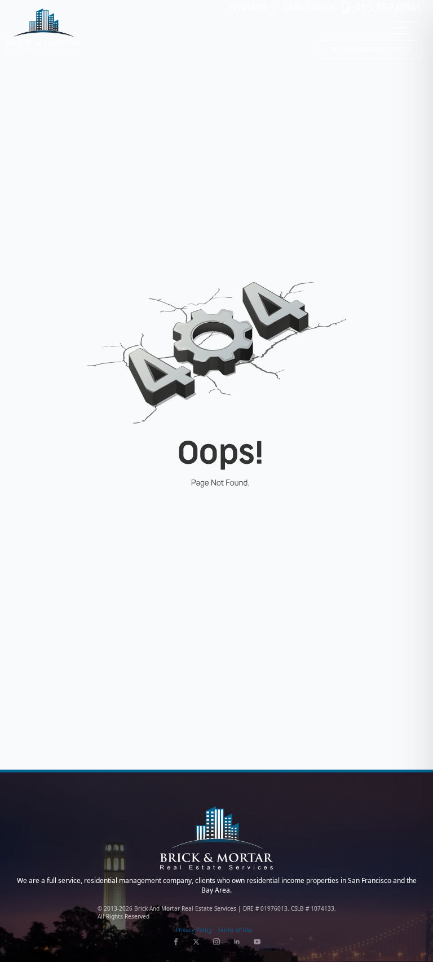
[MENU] (404, 27)
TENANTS (247, 8)
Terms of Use (235, 930)
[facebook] (176, 942)
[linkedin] (237, 942)
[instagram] (216, 942)
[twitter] (196, 942)
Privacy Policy (193, 930)
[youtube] (257, 942)
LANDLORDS (309, 8)
